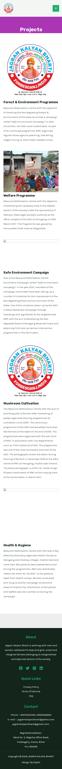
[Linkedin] (41, 668)
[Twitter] (27, 668)
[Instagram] (34, 668)
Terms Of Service (31, 691)
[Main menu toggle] (56, 8)
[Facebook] (21, 668)
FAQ (31, 695)
